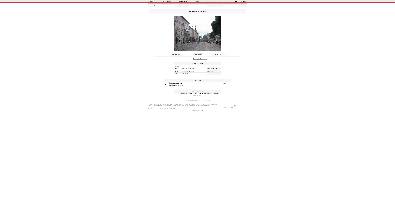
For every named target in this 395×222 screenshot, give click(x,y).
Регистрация (243, 1)
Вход (236, 1)
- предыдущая (176, 54)
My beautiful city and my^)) (200, 59)
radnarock (185, 74)
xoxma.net (151, 1)
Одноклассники (182, 1)
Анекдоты (196, 1)
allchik (173, 83)
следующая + (219, 54)
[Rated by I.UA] (238, 107)
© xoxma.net (151, 108)
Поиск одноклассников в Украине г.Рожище (197, 101)
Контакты (173, 108)
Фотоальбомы (167, 1)
